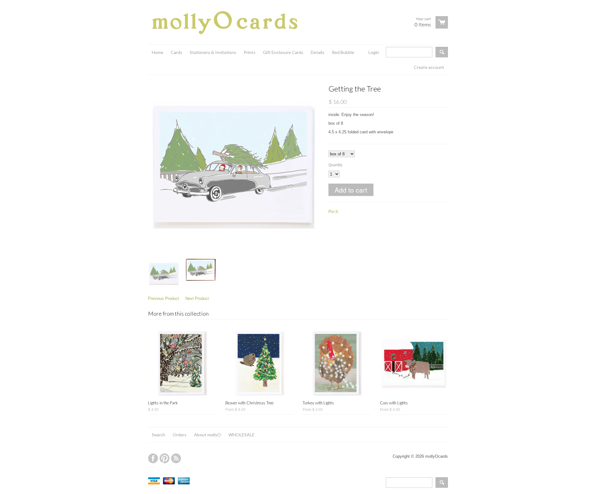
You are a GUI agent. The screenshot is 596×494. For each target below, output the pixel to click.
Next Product (197, 298)
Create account (429, 67)
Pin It (333, 211)
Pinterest (164, 458)
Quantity (335, 165)
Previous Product (163, 298)
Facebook (153, 458)
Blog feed (176, 458)
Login (373, 52)
